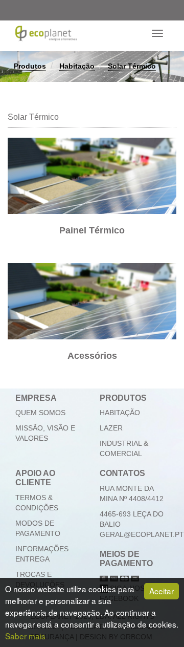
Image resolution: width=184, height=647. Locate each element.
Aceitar (161, 590)
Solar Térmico (132, 66)
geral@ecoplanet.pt (142, 534)
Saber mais (25, 635)
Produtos (30, 66)
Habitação (77, 66)
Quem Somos (40, 412)
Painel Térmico (92, 230)
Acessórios (92, 356)
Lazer (111, 428)
